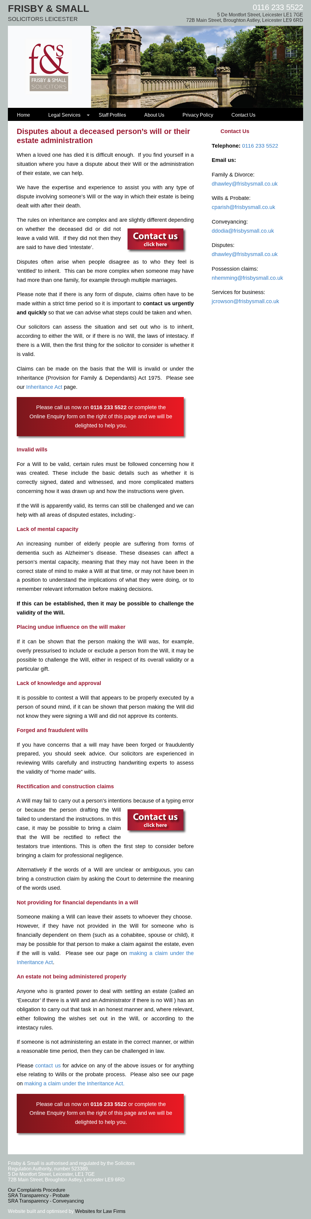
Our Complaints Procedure (36, 1190)
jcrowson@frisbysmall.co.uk (245, 301)
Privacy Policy (198, 115)
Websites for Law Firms (100, 1211)
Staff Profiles (112, 115)
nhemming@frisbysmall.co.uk (247, 278)
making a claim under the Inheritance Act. (74, 1083)
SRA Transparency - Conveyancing (46, 1201)
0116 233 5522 (278, 7)
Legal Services (64, 115)
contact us (48, 1066)
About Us (154, 115)
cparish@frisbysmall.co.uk (243, 207)
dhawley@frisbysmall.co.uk (245, 184)
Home (23, 115)
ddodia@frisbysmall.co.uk (243, 231)
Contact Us (243, 115)
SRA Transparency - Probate (39, 1195)
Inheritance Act (44, 387)
